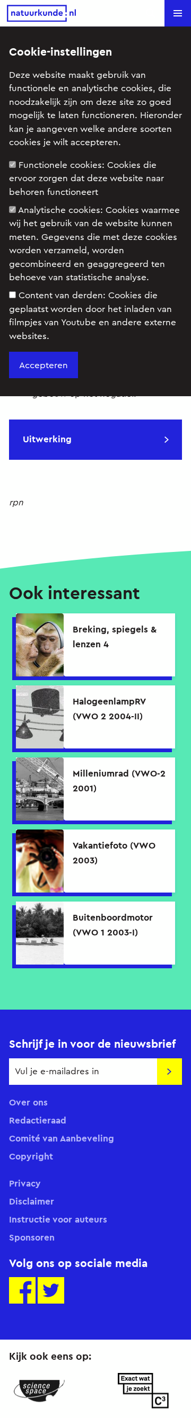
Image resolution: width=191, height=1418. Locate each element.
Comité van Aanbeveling (61, 1138)
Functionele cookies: (86, 178)
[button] (177, 13)
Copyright (31, 1156)
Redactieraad (37, 1120)
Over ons (28, 1102)
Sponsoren (32, 1237)
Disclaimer (31, 1201)
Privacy (25, 1183)
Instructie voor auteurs (58, 1219)
